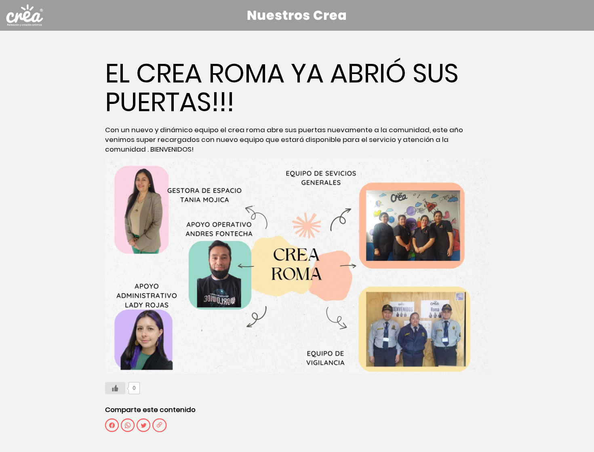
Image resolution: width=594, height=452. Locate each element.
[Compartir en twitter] (143, 425)
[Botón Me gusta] (115, 388)
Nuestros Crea (297, 15)
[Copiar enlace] (159, 425)
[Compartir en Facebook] (112, 425)
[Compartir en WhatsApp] (128, 425)
